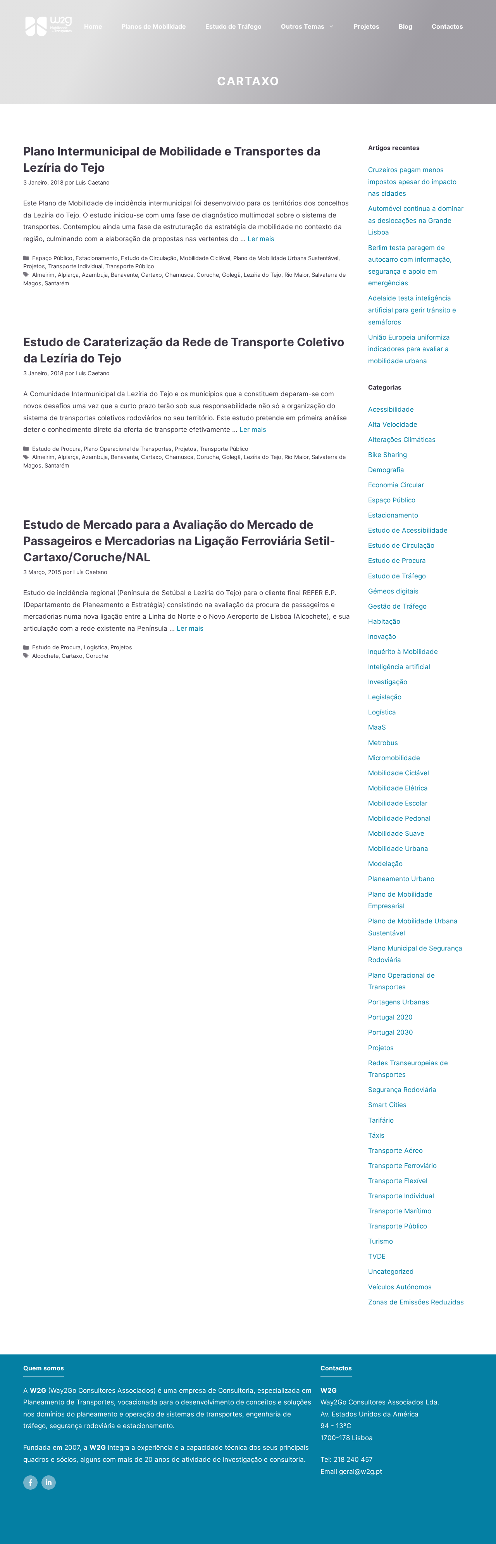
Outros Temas (302, 26)
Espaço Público (52, 258)
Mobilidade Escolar (397, 803)
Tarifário (381, 1120)
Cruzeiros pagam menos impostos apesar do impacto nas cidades (412, 181)
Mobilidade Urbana (398, 848)
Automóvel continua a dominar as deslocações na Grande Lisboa (415, 220)
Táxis (376, 1135)
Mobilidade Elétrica (398, 788)
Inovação (382, 636)
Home (93, 26)
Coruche (207, 274)
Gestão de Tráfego (397, 606)
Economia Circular (396, 485)
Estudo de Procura (56, 448)
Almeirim (43, 274)
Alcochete (45, 655)
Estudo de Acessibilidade (408, 530)
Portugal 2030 (390, 1032)
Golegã (231, 274)
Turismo (380, 1241)
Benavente (124, 274)
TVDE (377, 1256)
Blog (405, 26)
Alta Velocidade (392, 424)
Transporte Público (129, 266)
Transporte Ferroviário (402, 1166)
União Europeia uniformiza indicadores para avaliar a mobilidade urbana (409, 349)
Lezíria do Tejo (262, 274)
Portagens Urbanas (398, 1002)
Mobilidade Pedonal (399, 818)
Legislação (384, 697)
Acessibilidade (391, 409)
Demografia (386, 470)
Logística (95, 647)
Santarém (57, 283)
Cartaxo (151, 274)
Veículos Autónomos (400, 1287)
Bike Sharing (387, 455)
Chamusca (179, 274)
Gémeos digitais (393, 591)
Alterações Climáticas (402, 439)
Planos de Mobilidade (154, 26)
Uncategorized (391, 1271)
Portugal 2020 (390, 1017)
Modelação (385, 864)
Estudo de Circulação (149, 258)
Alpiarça (68, 274)
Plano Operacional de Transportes (128, 448)
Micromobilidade (394, 758)
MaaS (377, 727)
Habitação (384, 621)
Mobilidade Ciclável (205, 258)
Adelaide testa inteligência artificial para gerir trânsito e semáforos (412, 310)
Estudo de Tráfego (233, 26)
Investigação (387, 682)
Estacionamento (97, 258)
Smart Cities (387, 1105)
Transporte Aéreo (395, 1150)
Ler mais (261, 239)
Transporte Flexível (397, 1181)
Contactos (447, 26)
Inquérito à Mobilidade (403, 652)
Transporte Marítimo (399, 1211)
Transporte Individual (75, 266)
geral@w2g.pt (360, 1471)
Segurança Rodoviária (402, 1090)
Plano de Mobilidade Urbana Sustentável (285, 258)
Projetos (366, 26)
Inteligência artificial (399, 667)
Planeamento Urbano (401, 879)
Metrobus (383, 743)
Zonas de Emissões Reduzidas (416, 1302)
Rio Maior (296, 274)
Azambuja (95, 274)
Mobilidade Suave (396, 833)
